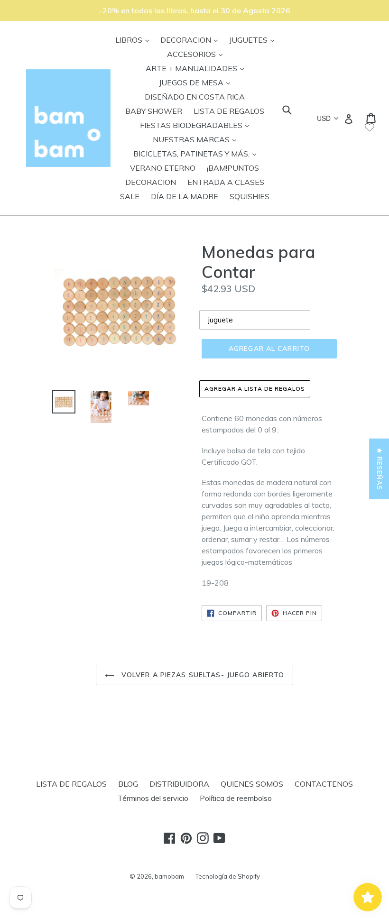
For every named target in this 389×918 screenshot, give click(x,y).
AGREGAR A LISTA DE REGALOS (254, 388)
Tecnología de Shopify (227, 876)
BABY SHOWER (153, 111)
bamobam (169, 876)
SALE (129, 196)
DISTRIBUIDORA (179, 784)
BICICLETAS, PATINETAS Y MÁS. (197, 153)
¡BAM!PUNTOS (233, 168)
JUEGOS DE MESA (197, 82)
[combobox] (327, 118)
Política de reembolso (236, 798)
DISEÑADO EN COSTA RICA (195, 96)
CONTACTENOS (324, 784)
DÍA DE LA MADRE (184, 196)
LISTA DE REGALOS (229, 111)
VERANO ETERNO (162, 168)
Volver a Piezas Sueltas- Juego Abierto (202, 674)
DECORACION (191, 40)
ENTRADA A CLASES (225, 182)
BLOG (128, 784)
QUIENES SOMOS (252, 784)
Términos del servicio (153, 798)
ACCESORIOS (197, 54)
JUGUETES (254, 40)
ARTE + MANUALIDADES (197, 68)
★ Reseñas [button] (379, 469)
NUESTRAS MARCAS (197, 139)
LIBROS (134, 40)
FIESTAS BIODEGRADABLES (197, 125)
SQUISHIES (249, 196)
